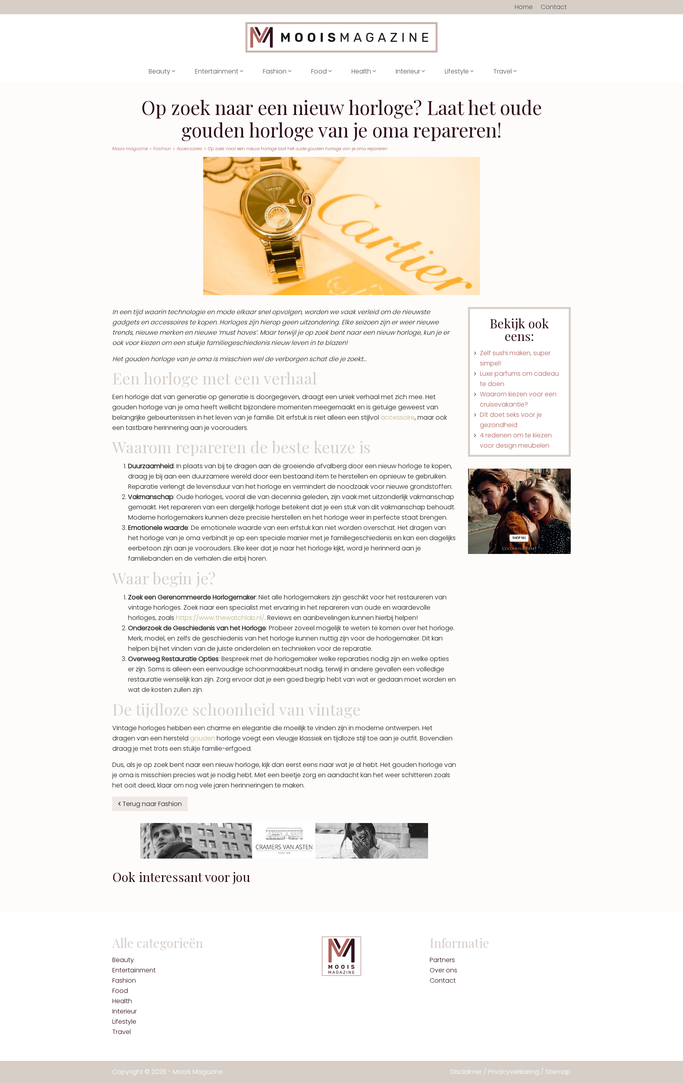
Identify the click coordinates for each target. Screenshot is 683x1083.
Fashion (275, 71)
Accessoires (189, 149)
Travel (503, 71)
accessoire (398, 417)
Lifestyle (457, 71)
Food (319, 71)
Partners (442, 959)
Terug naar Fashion (152, 803)
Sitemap (558, 1071)
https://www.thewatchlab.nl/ (220, 617)
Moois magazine (130, 149)
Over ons (443, 970)
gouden (202, 738)
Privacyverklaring (513, 1071)
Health (362, 71)
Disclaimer (466, 1071)
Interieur (409, 71)
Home (524, 6)
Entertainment (217, 71)
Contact (554, 6)
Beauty (160, 71)
